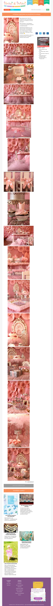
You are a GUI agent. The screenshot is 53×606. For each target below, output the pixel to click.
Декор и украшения (19, 589)
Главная (8, 581)
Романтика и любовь (19, 588)
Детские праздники (19, 585)
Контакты (8, 585)
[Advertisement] (26, 523)
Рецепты (19, 594)
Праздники (19, 581)
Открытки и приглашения (19, 593)
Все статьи (9, 583)
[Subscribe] (38, 598)
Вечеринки (19, 583)
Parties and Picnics (20, 604)
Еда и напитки (19, 591)
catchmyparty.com (30, 481)
